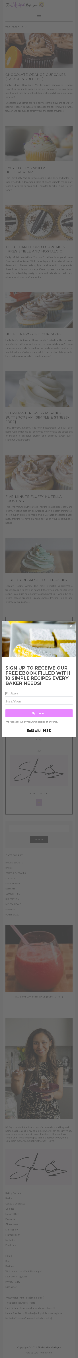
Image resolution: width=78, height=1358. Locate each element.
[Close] (71, 625)
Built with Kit (39, 730)
